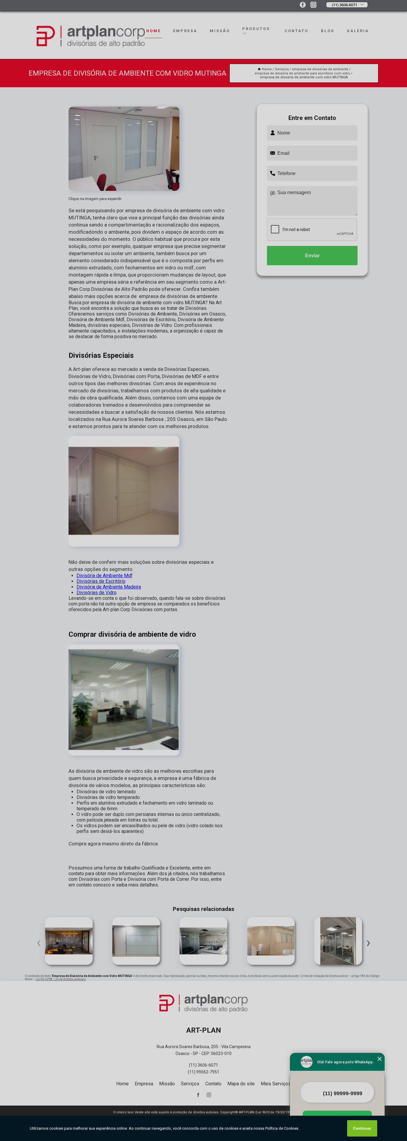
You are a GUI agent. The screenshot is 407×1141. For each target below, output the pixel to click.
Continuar (362, 1128)
